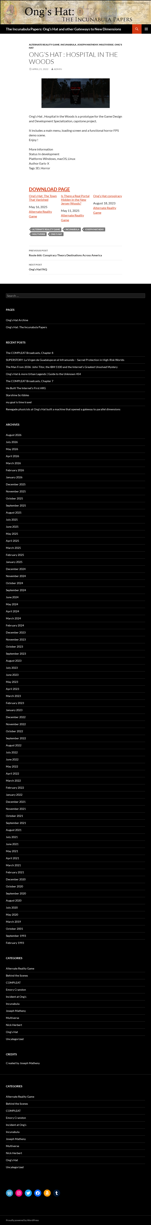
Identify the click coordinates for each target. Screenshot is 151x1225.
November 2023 (16, 639)
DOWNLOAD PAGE (49, 189)
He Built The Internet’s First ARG (26, 388)
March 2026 (13, 463)
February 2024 (15, 625)
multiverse (38, 234)
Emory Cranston (16, 989)
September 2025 (16, 505)
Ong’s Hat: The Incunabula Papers (26, 327)
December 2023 (16, 632)
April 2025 (12, 540)
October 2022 (14, 731)
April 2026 (12, 456)
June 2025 (12, 526)
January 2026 (14, 477)
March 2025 (13, 547)
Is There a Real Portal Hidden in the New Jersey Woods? (75, 199)
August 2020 (13, 900)
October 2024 (14, 583)
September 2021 (16, 823)
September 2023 (16, 653)
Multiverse (106, 44)
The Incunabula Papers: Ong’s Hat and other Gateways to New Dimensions (63, 29)
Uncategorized (15, 1039)
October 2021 (14, 815)
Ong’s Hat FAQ (38, 267)
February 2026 (15, 470)
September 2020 (16, 893)
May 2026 (12, 449)
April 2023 (12, 688)
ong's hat (56, 234)
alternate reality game (46, 229)
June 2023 (12, 674)
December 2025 (16, 484)
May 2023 (12, 681)
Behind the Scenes (17, 975)
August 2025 (13, 512)
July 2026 (12, 442)
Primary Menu (146, 29)
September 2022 (16, 738)
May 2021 (12, 851)
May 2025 (12, 533)
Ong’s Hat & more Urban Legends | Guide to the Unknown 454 (43, 374)
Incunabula (68, 44)
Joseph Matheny (87, 44)
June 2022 (12, 759)
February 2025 (15, 554)
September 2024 (16, 590)
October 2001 (14, 928)
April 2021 (12, 858)
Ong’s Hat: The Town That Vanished (43, 197)
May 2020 (12, 914)
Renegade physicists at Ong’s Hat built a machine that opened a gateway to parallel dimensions (63, 409)
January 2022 (14, 794)
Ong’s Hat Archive (17, 320)
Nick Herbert (14, 1025)
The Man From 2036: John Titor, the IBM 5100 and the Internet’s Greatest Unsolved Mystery (62, 367)
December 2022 (16, 717)
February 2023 (15, 703)
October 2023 (14, 646)
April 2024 (12, 611)
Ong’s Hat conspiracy (107, 196)
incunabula (72, 229)
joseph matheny (94, 229)
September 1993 (16, 935)
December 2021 (16, 801)
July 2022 (12, 752)
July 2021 (12, 837)
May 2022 (12, 766)
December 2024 (16, 569)
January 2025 (14, 562)
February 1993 (15, 942)
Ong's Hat (12, 1032)
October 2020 (14, 886)
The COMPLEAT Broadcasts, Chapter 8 (29, 352)
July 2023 (12, 667)
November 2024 (16, 576)
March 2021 (13, 865)
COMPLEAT (13, 982)
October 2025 (14, 498)
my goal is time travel (19, 402)
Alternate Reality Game (44, 44)
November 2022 (16, 724)
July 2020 (12, 907)
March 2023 (13, 696)
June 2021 (12, 844)
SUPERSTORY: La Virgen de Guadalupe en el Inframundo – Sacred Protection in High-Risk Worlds (65, 360)
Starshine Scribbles (17, 395)
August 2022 (13, 745)
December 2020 (16, 879)
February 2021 (15, 872)
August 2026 (13, 435)
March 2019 (13, 921)
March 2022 (13, 780)
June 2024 (12, 597)
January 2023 (14, 710)
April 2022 (12, 773)
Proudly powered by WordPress (22, 1220)
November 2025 (16, 491)
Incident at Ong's (16, 996)
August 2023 (13, 660)
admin (58, 69)
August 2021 (13, 830)
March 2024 (13, 618)
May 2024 (12, 604)
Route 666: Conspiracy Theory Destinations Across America (65, 253)
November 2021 (16, 808)
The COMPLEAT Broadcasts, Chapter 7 (29, 381)
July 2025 (12, 519)
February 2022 (15, 787)
